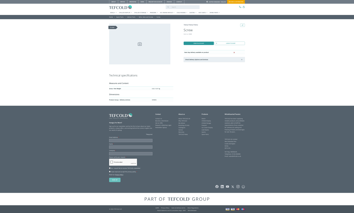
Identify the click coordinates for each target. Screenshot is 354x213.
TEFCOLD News (183, 134)
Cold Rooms (181, 12)
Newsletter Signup (161, 127)
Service (180, 130)
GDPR (157, 208)
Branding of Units (183, 125)
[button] (241, 59)
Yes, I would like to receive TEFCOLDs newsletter (125, 168)
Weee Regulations (193, 208)
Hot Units (202, 12)
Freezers (153, 12)
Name (111, 144)
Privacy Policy (119, 175)
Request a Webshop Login (163, 125)
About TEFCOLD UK (184, 118)
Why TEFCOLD (182, 121)
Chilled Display (124, 12)
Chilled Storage (140, 12)
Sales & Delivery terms (178, 208)
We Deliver (181, 123)
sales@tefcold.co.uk (234, 156)
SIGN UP (115, 180)
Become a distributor (236, 2)
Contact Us (158, 118)
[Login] (244, 7)
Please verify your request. (117, 157)
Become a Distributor (161, 121)
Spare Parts (214, 12)
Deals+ (112, 12)
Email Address (114, 137)
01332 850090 (236, 154)
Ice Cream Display (166, 12)
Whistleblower (192, 210)
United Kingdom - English (217, 2)
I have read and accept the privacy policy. (124, 172)
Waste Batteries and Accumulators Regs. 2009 (171, 210)
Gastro (192, 12)
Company (112, 150)
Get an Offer (159, 123)
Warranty (181, 132)
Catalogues (181, 127)
